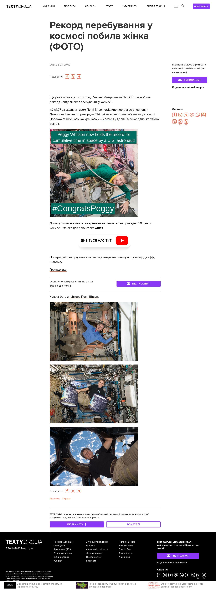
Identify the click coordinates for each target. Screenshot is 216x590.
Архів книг (124, 557)
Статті (56, 545)
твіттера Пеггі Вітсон (83, 297)
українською (32, 576)
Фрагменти (59, 549)
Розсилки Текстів (62, 553)
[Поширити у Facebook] (67, 76)
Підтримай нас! (127, 541)
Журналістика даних (97, 541)
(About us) (68, 541)
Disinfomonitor (93, 557)
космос (55, 498)
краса (67, 498)
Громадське (58, 269)
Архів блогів (125, 553)
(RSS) (62, 545)
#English (57, 560)
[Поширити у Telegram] (79, 76)
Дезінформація (94, 553)
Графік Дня (125, 549)
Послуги (90, 545)
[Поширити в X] (73, 76)
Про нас (57, 541)
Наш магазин (126, 545)
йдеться (108, 119)
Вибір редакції (61, 557)
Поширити (56, 76)
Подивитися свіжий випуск (188, 87)
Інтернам (91, 560)
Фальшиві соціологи (97, 549)
